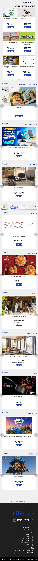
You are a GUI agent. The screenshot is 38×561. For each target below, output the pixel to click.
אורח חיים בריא (25, 542)
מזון (28, 536)
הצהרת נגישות (30, 552)
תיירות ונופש (25, 538)
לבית (27, 544)
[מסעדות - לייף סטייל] (19, 207)
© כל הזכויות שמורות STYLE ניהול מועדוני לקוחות (16, 559)
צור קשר (31, 548)
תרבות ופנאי (25, 540)
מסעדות (26, 532)
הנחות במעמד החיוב (23, 547)
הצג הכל (5, 84)
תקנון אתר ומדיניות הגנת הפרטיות (24, 550)
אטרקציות (26, 529)
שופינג (27, 534)
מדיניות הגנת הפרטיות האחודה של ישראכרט (21, 554)
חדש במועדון (25, 527)
